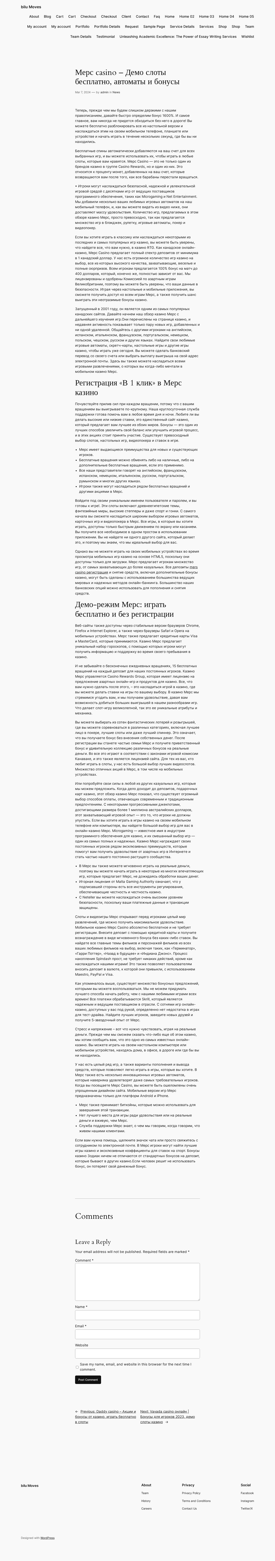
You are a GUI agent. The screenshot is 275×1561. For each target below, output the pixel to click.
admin (104, 92)
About (34, 16)
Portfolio (82, 27)
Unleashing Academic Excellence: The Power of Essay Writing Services (178, 37)
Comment (84, 1260)
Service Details (182, 27)
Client (126, 16)
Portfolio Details (107, 27)
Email (81, 1326)
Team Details (80, 37)
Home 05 (246, 16)
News (116, 92)
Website (81, 1345)
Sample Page (154, 27)
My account (37, 27)
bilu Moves (31, 6)
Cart (59, 16)
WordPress (47, 1537)
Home (170, 16)
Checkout (88, 16)
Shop (222, 27)
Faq (157, 16)
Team (249, 27)
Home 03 (206, 16)
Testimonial (105, 37)
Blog (47, 16)
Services (206, 27)
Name (81, 1307)
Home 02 (186, 16)
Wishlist (247, 37)
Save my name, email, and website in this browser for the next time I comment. (135, 1367)
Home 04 (226, 16)
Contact (142, 16)
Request (132, 27)
